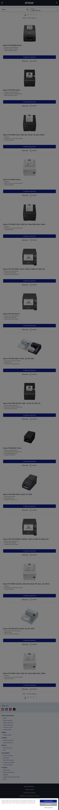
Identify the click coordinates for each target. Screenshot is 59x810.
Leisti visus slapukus (48, 801)
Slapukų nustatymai (48, 807)
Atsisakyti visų (48, 804)
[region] (29, 804)
